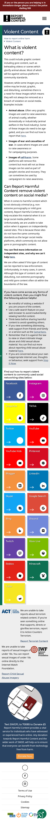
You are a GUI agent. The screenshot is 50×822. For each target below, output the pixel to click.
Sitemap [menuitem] (25, 807)
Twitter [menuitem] (25, 767)
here (23, 135)
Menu (44, 18)
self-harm (25, 157)
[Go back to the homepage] (14, 18)
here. (12, 257)
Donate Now (25, 756)
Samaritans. (40, 331)
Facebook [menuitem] (25, 776)
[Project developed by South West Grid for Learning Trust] (36, 815)
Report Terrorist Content (34, 641)
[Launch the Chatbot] (42, 813)
